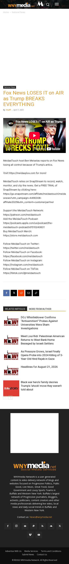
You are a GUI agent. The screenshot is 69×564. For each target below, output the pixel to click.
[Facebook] (6, 293)
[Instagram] (16, 526)
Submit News (28, 554)
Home (6, 12)
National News (18, 12)
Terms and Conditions (51, 551)
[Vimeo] (30, 535)
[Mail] (25, 526)
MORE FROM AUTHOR (40, 309)
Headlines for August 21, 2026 (39, 366)
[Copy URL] (36, 293)
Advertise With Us (13, 551)
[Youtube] (39, 535)
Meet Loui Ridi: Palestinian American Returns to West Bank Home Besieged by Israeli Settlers (43, 340)
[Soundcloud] (51, 526)
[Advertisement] (34, 50)
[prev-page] (5, 398)
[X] (14, 293)
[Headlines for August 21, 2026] (11, 370)
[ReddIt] (21, 293)
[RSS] (42, 526)
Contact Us (42, 554)
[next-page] (10, 398)
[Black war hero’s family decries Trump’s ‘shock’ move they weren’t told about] (11, 388)
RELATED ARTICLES (15, 309)
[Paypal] (33, 526)
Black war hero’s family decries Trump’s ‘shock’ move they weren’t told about (41, 386)
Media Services (31, 551)
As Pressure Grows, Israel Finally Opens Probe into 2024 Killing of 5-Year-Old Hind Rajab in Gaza (42, 355)
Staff (8, 110)
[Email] (28, 293)
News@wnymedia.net (41, 516)
